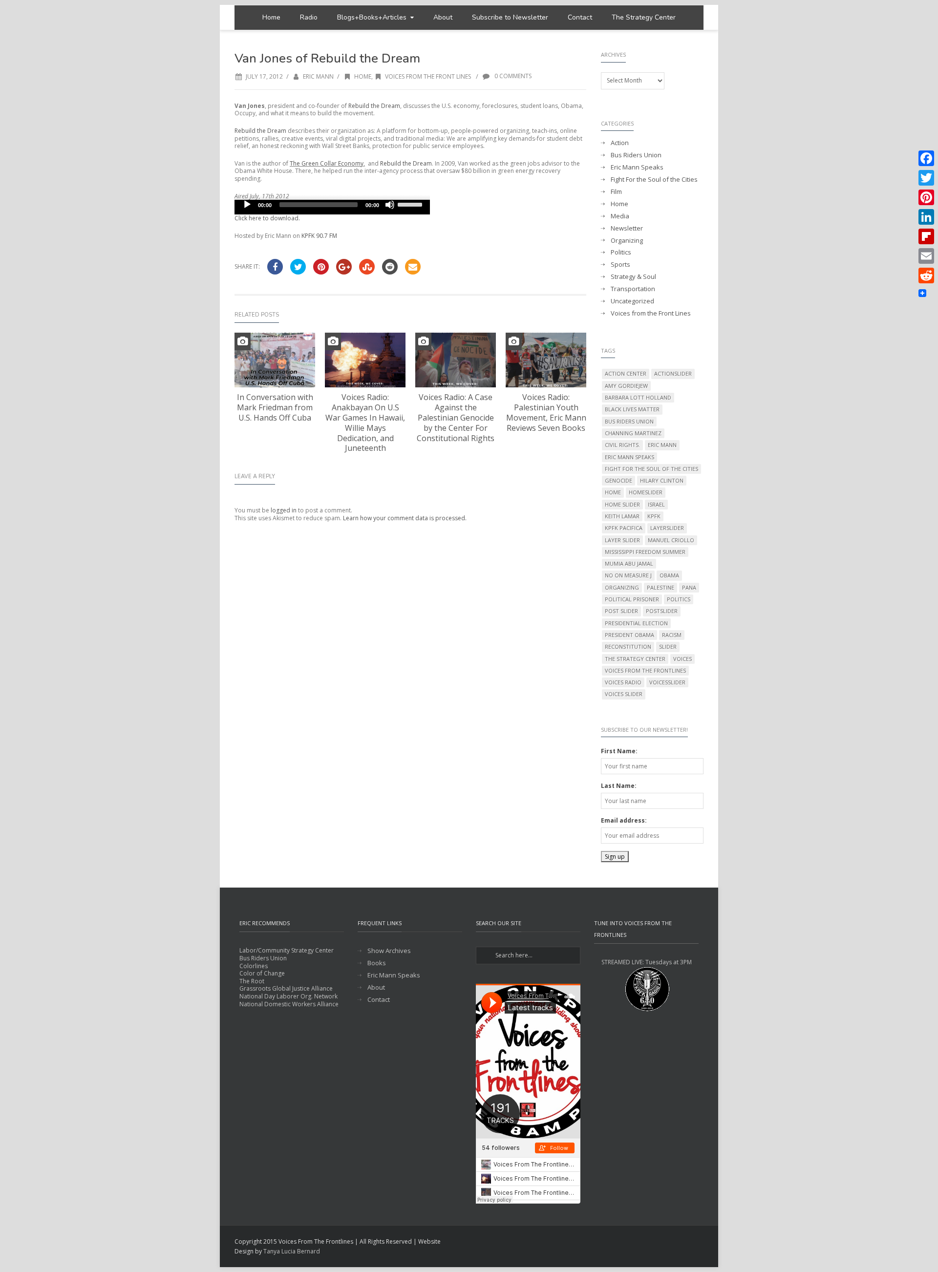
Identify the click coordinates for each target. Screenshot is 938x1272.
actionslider (673, 373)
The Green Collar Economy (326, 163)
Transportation (633, 289)
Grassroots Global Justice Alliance (286, 988)
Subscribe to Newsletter (510, 17)
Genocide (618, 480)
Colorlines (253, 966)
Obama (669, 575)
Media (620, 216)
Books (376, 963)
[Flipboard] (926, 236)
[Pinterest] (926, 197)
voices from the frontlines (645, 670)
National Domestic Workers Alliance (289, 1004)
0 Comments (512, 76)
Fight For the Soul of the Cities (654, 179)
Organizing (627, 240)
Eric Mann (318, 76)
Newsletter (627, 228)
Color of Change (262, 973)
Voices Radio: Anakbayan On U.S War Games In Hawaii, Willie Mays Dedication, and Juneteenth (365, 422)
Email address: (624, 820)
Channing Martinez (633, 433)
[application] (332, 207)
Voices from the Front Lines (428, 76)
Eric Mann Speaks (637, 167)
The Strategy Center (644, 17)
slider (668, 646)
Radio (309, 17)
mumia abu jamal (629, 563)
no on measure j (628, 575)
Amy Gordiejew (626, 385)
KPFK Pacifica (623, 527)
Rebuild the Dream (374, 106)
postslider (662, 611)
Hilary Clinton (661, 480)
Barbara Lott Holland (638, 397)
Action (620, 143)
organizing (622, 587)
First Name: (619, 751)
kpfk (654, 516)
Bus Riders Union (636, 155)
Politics (621, 252)
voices (682, 658)
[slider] (411, 203)
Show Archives (389, 951)
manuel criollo (671, 540)
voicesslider (667, 682)
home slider (622, 504)
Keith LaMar (622, 516)
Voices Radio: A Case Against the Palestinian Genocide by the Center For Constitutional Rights (455, 417)
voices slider (623, 694)
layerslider (667, 527)
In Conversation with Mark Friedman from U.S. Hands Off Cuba (275, 407)
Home (271, 17)
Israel (656, 504)
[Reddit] (926, 275)
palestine (660, 587)
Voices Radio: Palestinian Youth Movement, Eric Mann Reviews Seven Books (546, 412)
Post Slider (621, 611)
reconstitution (628, 646)
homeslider (645, 492)
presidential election (636, 623)
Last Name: (619, 786)
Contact (580, 17)
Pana (689, 587)
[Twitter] (926, 178)
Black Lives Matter (632, 409)
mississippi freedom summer (645, 551)
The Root (251, 981)
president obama (629, 634)
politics (678, 599)
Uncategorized (632, 301)
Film (616, 192)
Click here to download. (267, 218)
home (613, 492)
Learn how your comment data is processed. (405, 518)
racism (672, 634)
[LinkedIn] (926, 217)
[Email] (926, 256)
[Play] (247, 205)
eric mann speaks (629, 457)
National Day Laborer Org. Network (288, 996)
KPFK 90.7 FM (319, 236)
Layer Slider (622, 540)
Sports (620, 264)
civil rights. (622, 444)
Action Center (625, 373)
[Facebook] (926, 158)
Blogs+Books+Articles (371, 17)
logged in (284, 510)
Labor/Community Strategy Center (286, 950)
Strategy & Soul (633, 277)
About (442, 17)
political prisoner (632, 599)
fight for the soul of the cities (651, 468)
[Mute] (390, 205)
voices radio (623, 682)
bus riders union (629, 421)
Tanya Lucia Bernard (291, 1251)
